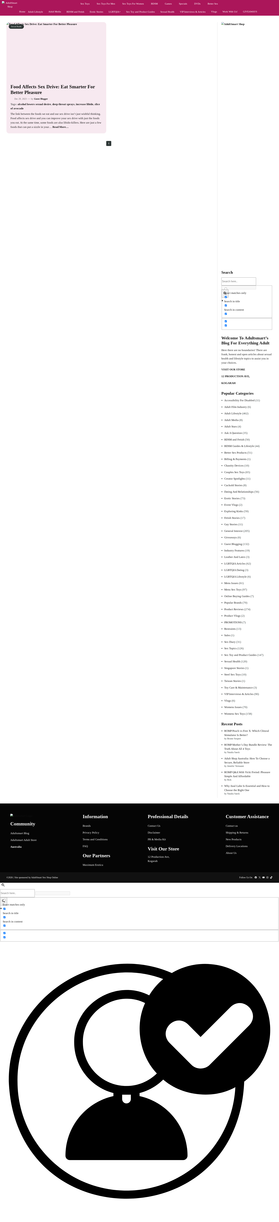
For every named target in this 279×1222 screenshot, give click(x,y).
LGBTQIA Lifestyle (235, 576)
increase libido (84, 104)
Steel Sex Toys (232, 674)
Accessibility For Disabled (239, 400)
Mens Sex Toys (233, 589)
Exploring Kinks (233, 511)
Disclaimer (154, 832)
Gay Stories (231, 524)
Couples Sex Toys (234, 472)
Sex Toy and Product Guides (240, 655)
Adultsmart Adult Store (23, 840)
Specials (183, 3)
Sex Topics (230, 648)
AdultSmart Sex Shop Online (44, 877)
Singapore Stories (234, 668)
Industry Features (234, 550)
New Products (234, 839)
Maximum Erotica (93, 864)
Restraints (230, 628)
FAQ (85, 846)
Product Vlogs (232, 615)
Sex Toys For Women (133, 3)
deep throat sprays (63, 104)
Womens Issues (233, 707)
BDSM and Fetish (234, 439)
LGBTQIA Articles (234, 563)
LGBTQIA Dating (234, 570)
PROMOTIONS (233, 622)
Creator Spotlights (234, 478)
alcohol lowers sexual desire (34, 104)
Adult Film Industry (235, 407)
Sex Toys (85, 3)
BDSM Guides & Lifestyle (239, 446)
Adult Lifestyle (233, 413)
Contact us (232, 825)
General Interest (233, 531)
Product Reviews (233, 609)
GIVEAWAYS (250, 11)
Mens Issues (231, 583)
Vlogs (214, 11)
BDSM (154, 3)
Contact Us (154, 825)
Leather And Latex (234, 557)
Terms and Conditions (95, 839)
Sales (227, 635)
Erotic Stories (232, 498)
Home (22, 11)
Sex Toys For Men (106, 3)
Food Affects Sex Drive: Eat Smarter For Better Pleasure (52, 89)
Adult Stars (230, 426)
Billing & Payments (235, 459)
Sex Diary (230, 641)
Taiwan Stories (232, 681)
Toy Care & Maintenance (238, 687)
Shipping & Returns (237, 832)
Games (168, 3)
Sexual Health (16, 26)
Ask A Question (233, 433)
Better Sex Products (235, 452)
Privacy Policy (91, 832)
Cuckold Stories (233, 485)
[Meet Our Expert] (139, 1082)
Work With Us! (230, 11)
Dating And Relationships (239, 491)
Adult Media (54, 11)
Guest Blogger (41, 99)
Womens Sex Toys (234, 713)
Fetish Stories (232, 517)
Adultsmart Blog (19, 833)
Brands (87, 825)
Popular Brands (233, 602)
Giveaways (230, 537)
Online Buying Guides (237, 596)
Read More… (60, 127)
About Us (231, 852)
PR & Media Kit (157, 839)
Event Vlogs (231, 504)
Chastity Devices (234, 465)
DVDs (197, 3)
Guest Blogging (233, 544)
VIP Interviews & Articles (238, 694)
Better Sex (213, 3)
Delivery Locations (237, 846)
